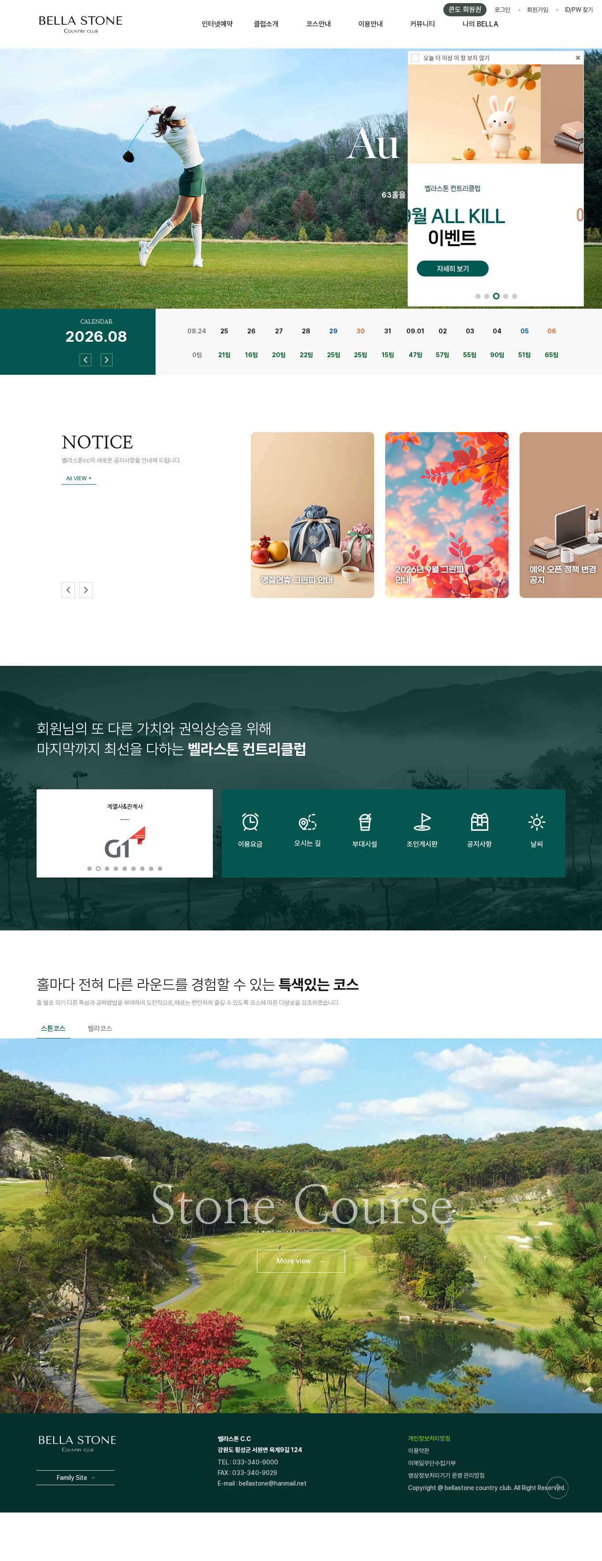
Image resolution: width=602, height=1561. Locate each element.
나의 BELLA (480, 24)
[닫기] (578, 58)
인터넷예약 (217, 24)
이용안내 (370, 24)
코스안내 (318, 24)
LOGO (81, 24)
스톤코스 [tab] (53, 1028)
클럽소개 (266, 24)
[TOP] (557, 1488)
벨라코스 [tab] (100, 1028)
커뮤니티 (422, 24)
